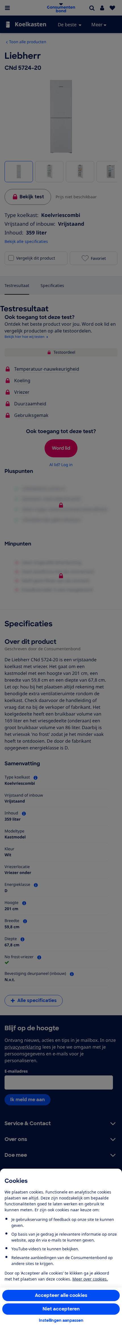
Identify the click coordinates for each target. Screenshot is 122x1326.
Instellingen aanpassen (61, 1320)
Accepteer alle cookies (61, 1295)
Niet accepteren (61, 1309)
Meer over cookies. (90, 1279)
